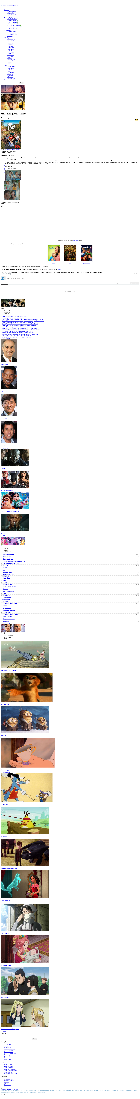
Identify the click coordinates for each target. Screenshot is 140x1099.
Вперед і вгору (7, 612)
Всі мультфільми (5, 772)
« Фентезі (10, 61)
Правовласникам (8, 1079)
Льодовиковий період (9, 619)
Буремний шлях (86, 263)
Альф (4, 580)
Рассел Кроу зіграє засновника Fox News (13, 318)
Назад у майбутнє (8, 559)
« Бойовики (10, 40)
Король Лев (6, 601)
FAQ (59, 269)
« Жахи (9, 58)
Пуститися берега (8, 584)
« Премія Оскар (12, 20)
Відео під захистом (9, 1080)
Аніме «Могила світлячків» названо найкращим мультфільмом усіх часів (22, 319)
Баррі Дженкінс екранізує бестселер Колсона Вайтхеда (17, 322)
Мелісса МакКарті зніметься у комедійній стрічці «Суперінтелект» (20, 334)
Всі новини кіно (5, 338)
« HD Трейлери (11, 14)
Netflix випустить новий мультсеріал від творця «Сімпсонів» (19, 325)
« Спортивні (10, 55)
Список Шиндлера (8, 574)
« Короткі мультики (13, 34)
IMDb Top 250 (8, 1064)
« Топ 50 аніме (11, 28)
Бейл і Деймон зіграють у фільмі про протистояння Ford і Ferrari (20, 324)
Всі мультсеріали (5, 903)
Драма (13, 149)
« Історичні (10, 52)
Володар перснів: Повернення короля (14, 561)
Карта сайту (7, 1085)
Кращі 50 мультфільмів (7, 623)
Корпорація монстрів (9, 610)
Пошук (21, 83)
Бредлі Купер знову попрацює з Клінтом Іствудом (16, 326)
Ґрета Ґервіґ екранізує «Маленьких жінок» (14, 316)
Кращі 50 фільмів (5, 576)
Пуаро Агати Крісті (8, 591)
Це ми (70, 263)
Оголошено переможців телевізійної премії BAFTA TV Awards (19, 328)
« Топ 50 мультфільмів (13, 25)
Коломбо (5, 589)
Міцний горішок (7, 572)
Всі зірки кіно (4, 448)
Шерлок (5, 582)
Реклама (6, 1083)
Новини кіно (7, 1044)
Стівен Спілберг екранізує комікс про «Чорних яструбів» (18, 332)
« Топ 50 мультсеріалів (13, 27)
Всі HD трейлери (5, 535)
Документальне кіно (9, 80)
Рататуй (5, 605)
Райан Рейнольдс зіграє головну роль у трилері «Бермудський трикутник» (23, 321)
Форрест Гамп (7, 556)
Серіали (6, 65)
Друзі (4, 593)
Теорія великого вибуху (9, 586)
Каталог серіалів (8, 1052)
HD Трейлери (7, 1047)
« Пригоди (10, 46)
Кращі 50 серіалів (5, 599)
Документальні (8, 1059)
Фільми (6, 37)
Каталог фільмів (8, 1050)
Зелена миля (6, 565)
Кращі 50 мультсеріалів (10, 1070)
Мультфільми (8, 30)
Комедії (18, 149)
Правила (6, 1082)
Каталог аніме (8, 1056)
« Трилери (10, 56)
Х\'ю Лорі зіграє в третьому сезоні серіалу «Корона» (16, 337)
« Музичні (10, 62)
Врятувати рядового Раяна (11, 563)
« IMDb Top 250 (12, 19)
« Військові (10, 47)
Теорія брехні (7, 597)
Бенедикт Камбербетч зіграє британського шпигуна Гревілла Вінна (21, 329)
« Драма (9, 69)
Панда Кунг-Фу (7, 616)
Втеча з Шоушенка (8, 554)
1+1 (4, 570)
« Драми (9, 50)
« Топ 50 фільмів (12, 22)
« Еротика (10, 63)
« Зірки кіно (10, 13)
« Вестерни (10, 41)
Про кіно (6, 10)
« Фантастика (11, 59)
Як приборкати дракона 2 (10, 614)
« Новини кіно (11, 11)
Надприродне (6, 595)
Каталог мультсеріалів (10, 1055)
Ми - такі (75, 240)
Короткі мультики (9, 1057)
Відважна (6, 621)
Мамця (53, 263)
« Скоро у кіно (11, 15)
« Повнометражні (12, 31)
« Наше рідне (11, 39)
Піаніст (5, 567)
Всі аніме (3, 1031)
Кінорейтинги (8, 17)
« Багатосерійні (12, 33)
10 (4, 175)
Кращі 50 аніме (8, 1072)
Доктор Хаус (6, 578)
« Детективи (10, 49)
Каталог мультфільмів (10, 1053)
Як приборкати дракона (10, 603)
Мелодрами (8, 149)
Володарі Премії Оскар (10, 1073)
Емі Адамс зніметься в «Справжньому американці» (16, 335)
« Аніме (9, 36)
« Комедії (10, 44)
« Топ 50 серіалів (12, 23)
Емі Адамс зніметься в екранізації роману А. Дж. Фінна (17, 331)
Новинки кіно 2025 (9, 1049)
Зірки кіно (7, 1046)
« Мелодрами (11, 43)
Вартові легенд (7, 608)
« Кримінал (10, 53)
